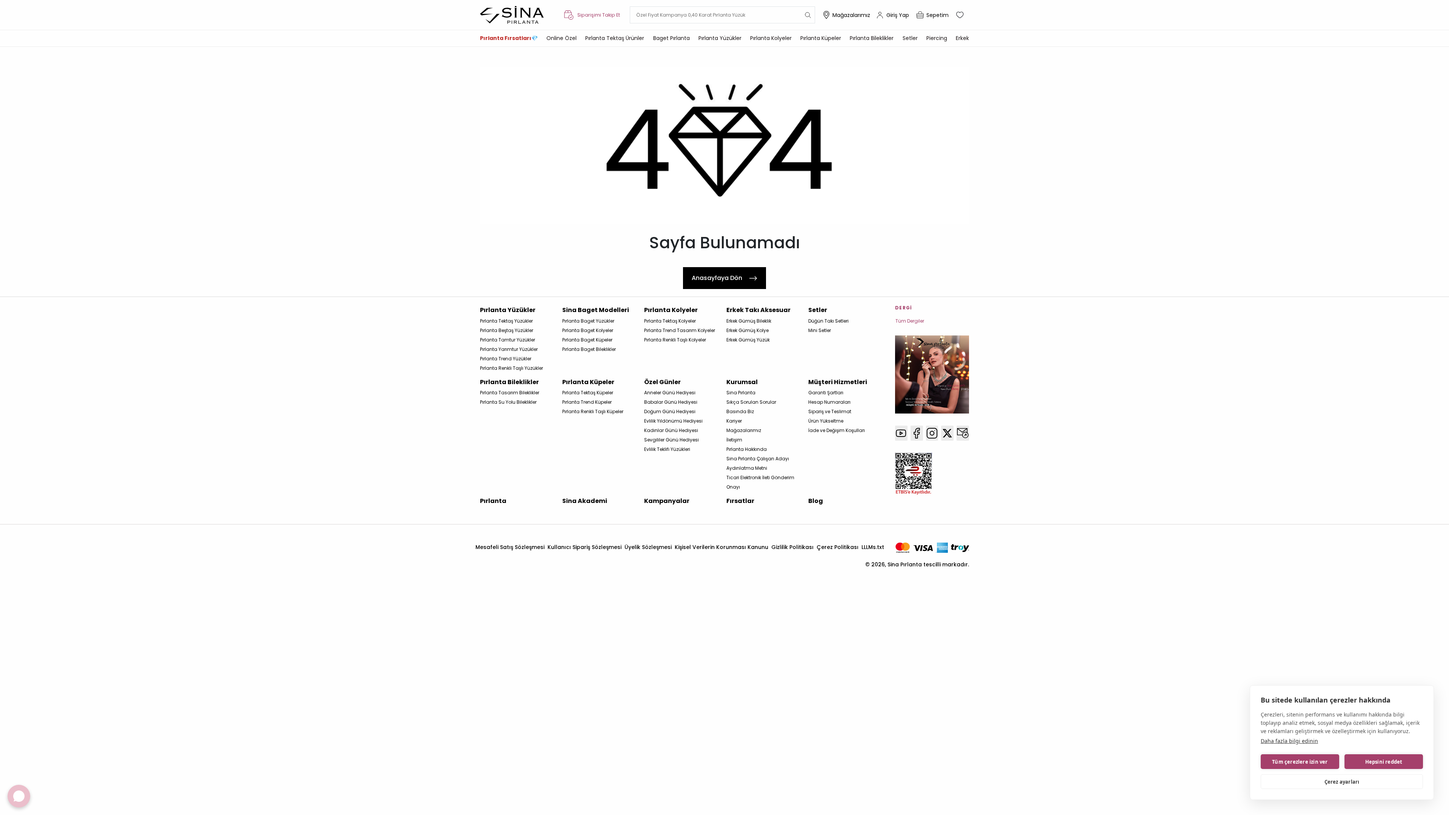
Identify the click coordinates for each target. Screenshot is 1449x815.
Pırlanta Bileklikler (872, 38)
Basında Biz (740, 411)
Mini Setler (819, 330)
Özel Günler (662, 382)
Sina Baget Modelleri (595, 310)
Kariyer (734, 421)
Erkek (962, 38)
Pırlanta (493, 501)
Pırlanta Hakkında (746, 449)
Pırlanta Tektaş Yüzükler (506, 321)
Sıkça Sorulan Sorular (751, 402)
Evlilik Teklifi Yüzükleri (667, 449)
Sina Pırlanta (740, 392)
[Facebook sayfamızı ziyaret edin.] (917, 433)
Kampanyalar (666, 501)
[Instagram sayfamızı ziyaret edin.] (932, 433)
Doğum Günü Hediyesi (669, 411)
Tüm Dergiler (909, 321)
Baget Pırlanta (671, 38)
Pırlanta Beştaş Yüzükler (506, 330)
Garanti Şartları (825, 392)
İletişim (734, 440)
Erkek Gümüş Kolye (747, 330)
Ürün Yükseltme (825, 421)
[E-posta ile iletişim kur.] (963, 433)
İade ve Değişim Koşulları (836, 430)
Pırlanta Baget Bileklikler (589, 349)
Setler (910, 38)
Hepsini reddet (1384, 761)
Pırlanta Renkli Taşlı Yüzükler (511, 368)
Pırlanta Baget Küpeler (587, 340)
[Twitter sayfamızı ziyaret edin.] (947, 433)
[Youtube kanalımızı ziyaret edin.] (901, 433)
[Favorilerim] (960, 15)
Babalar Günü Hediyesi (670, 402)
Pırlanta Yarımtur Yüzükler (509, 349)
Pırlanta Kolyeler (771, 38)
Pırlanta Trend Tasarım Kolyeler (679, 330)
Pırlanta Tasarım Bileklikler (509, 392)
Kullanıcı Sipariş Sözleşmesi (584, 547)
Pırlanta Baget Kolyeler (587, 330)
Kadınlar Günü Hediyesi (671, 430)
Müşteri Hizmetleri (837, 382)
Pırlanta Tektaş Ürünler (614, 38)
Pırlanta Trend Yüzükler (505, 358)
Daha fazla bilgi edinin (1289, 740)
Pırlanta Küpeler (820, 38)
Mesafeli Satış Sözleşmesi (510, 547)
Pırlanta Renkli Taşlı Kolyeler (675, 340)
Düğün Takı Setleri (828, 321)
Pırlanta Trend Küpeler (587, 402)
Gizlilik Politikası (792, 547)
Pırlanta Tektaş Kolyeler (670, 321)
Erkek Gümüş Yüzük (748, 340)
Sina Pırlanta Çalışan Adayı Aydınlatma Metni (757, 463)
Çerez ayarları (1342, 781)
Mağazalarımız (851, 15)
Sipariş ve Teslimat (829, 411)
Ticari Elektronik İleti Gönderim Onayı (760, 482)
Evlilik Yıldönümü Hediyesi (673, 421)
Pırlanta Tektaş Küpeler (587, 392)
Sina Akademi (584, 501)
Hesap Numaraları (829, 402)
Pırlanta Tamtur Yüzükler (507, 340)
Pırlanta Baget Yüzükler (588, 321)
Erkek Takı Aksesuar (758, 310)
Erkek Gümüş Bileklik (748, 321)
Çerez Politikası (837, 547)
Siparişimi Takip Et (598, 15)
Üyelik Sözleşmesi (648, 547)
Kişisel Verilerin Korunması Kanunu (721, 547)
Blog (815, 501)
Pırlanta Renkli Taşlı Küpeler (592, 411)
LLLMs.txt (872, 547)
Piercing (936, 38)
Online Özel (561, 38)
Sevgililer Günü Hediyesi (671, 440)
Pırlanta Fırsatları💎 (509, 38)
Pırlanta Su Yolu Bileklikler (508, 402)
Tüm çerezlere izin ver (1299, 761)
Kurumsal (742, 382)
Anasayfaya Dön (717, 278)
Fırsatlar (740, 501)
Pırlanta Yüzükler (719, 38)
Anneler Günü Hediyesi (669, 392)
